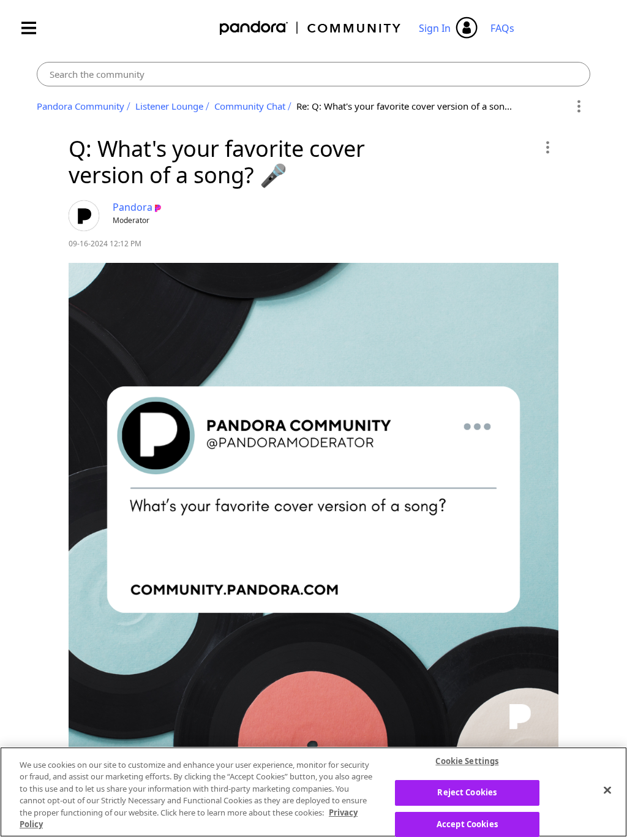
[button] (547, 147)
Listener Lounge (169, 106)
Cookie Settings (466, 761)
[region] (313, 792)
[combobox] (313, 74)
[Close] (607, 790)
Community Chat (249, 106)
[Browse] (34, 28)
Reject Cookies (467, 792)
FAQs (502, 28)
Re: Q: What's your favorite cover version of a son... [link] (404, 106)
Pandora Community (311, 27)
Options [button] (579, 106)
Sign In (435, 28)
